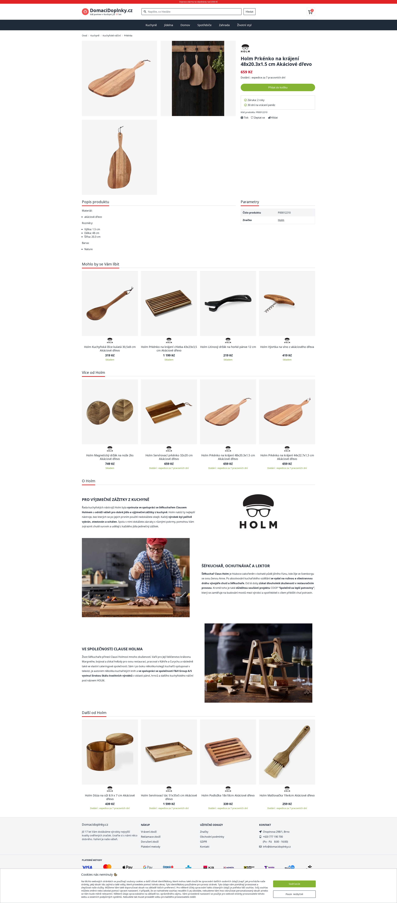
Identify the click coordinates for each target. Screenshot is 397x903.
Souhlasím (294, 884)
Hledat (249, 11)
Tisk (245, 117)
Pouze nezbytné (294, 894)
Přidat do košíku (278, 87)
